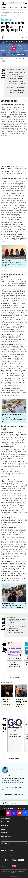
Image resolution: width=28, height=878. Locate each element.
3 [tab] (15, 674)
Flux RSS (7, 871)
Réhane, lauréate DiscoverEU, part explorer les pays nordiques (16, 620)
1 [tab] (13, 63)
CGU (16, 872)
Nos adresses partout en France (14, 794)
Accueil (3, 12)
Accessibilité (13, 872)
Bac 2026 (23, 7)
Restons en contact (5, 818)
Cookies (16, 876)
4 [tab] (17, 674)
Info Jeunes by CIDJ (5, 825)
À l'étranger (16, 12)
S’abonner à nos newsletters (7, 850)
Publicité (4, 871)
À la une (3, 7)
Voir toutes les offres (14, 758)
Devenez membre (5, 843)
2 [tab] (15, 63)
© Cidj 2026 (12, 876)
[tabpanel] (14, 51)
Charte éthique (12, 871)
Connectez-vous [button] (7, 855)
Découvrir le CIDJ (5, 821)
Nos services (4, 832)
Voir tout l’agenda (14, 677)
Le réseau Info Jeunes (6, 846)
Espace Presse (4, 839)
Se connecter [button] (23, 3)
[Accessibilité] (4, 803)
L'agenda (3, 829)
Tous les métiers (13, 7)
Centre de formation (5, 836)
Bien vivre (8, 12)
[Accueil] (4, 3)
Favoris (16, 803)
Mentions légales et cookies (20, 871)
